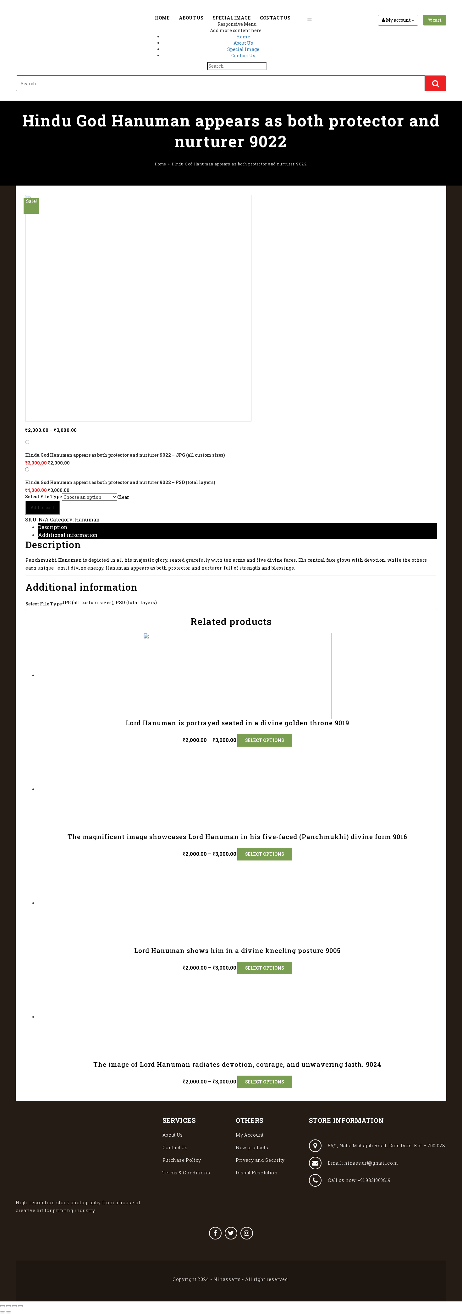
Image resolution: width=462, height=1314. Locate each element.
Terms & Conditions (186, 1173)
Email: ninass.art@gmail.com (363, 1163)
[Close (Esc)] (2, 1306)
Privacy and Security (260, 1160)
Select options (264, 740)
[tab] (237, 527)
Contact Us (275, 18)
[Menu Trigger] (309, 19)
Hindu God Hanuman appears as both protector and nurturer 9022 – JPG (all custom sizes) (125, 455)
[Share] (8, 1306)
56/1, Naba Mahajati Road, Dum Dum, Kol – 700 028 (386, 1146)
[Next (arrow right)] (8, 1312)
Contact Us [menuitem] (243, 55)
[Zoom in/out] (20, 1306)
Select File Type (43, 496)
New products (252, 1147)
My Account (250, 1135)
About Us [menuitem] (243, 43)
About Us (191, 18)
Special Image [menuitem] (243, 49)
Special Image (231, 18)
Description (52, 527)
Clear (123, 497)
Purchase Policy (181, 1160)
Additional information (67, 535)
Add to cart (42, 507)
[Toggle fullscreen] (14, 1306)
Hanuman (87, 519)
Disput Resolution (257, 1173)
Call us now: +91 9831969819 (359, 1180)
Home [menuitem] (243, 37)
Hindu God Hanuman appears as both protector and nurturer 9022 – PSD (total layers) (120, 482)
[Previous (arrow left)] (2, 1312)
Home (162, 18)
